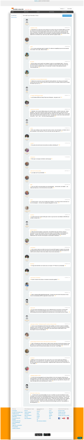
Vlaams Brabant (28, 412)
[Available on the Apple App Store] (39, 435)
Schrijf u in (36, 0)
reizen (31, 128)
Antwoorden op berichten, (35, 277)
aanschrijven (32, 247)
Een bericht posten (67, 15)
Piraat (27, 124)
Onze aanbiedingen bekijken (16, 423)
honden (38, 416)
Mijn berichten (14, 17)
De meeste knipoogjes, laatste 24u (17, 416)
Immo (50, 410)
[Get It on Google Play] (47, 435)
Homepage (14, 410)
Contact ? (32, 143)
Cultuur (50, 413)
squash (38, 411)
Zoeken (38, 11)
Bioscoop (51, 412)
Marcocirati (27, 320)
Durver (27, 57)
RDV (31, 184)
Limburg (26, 416)
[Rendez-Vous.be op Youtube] (64, 418)
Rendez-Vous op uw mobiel (63, 415)
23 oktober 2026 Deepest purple (36, 95)
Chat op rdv (32, 307)
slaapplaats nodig (33, 27)
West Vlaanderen (28, 415)
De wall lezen (13, 15)
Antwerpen (27, 413)
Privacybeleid (15, 426)
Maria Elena (27, 288)
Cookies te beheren (16, 428)
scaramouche (27, 337)
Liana (31, 199)
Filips (27, 91)
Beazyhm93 (27, 153)
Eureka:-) (27, 389)
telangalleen (27, 243)
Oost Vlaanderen (28, 418)
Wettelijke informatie (16, 420)
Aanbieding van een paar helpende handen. (38, 79)
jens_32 (26, 354)
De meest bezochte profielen (16, 418)
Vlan (50, 416)
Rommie (27, 42)
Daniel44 (27, 139)
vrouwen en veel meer (34, 109)
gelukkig (27, 226)
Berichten (26, 11)
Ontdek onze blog (61, 412)
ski (37, 419)
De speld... (32, 61)
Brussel (26, 410)
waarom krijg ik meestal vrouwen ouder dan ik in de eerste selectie (43, 341)
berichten (32, 214)
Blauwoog (27, 23)
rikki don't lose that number (35, 170)
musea (38, 414)
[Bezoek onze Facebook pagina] (59, 418)
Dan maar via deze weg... (35, 393)
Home (12, 11)
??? (31, 292)
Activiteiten (64, 11)
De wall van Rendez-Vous (17, 412)
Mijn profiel (51, 11)
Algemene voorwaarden (17, 425)
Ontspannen (32, 157)
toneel (38, 417)
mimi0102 (27, 303)
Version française (61, 413)
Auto (50, 418)
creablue (27, 105)
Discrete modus (61, 410)
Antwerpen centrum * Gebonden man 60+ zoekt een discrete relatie (43, 324)
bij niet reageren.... (34, 230)
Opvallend (32, 358)
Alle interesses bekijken (41, 421)
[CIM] (68, 418)
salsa (38, 413)
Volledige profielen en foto (35, 375)
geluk (31, 46)
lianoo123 (27, 195)
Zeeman (26, 371)
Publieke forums (15, 413)
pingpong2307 (27, 211)
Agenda (50, 415)
